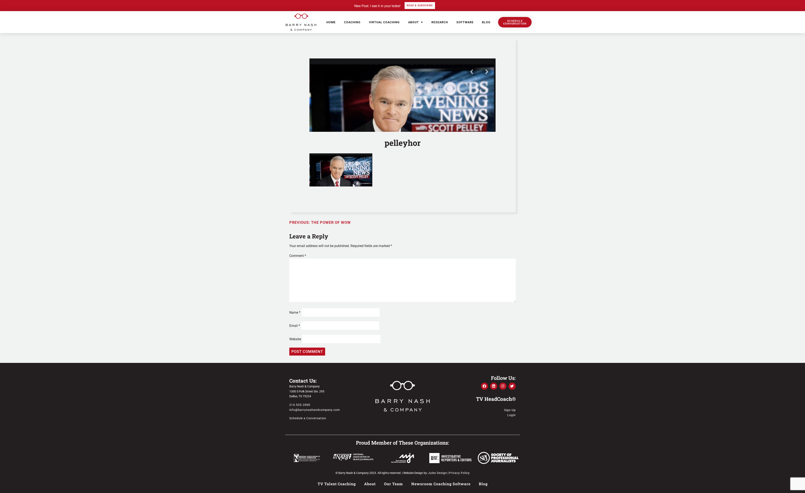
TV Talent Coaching (337, 483)
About (413, 22)
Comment (297, 256)
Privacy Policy (459, 473)
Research (439, 22)
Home (331, 22)
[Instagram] (502, 386)
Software (465, 22)
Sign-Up (510, 410)
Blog (486, 22)
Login (511, 415)
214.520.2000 (299, 404)
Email (294, 326)
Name (294, 312)
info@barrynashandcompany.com (314, 409)
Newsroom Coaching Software (440, 483)
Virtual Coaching (384, 22)
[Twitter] (512, 386)
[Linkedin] (493, 386)
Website (295, 339)
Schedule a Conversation (307, 418)
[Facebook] (484, 386)
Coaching (352, 22)
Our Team (393, 483)
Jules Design (437, 473)
